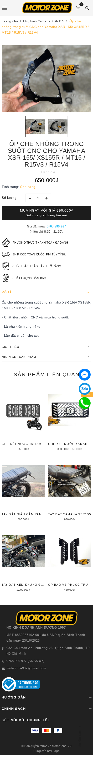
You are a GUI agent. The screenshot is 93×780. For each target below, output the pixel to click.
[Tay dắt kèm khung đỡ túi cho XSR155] (23, 559)
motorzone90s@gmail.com (26, 668)
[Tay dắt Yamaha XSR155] (69, 488)
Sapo (56, 751)
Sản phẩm (47, 374)
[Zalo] (85, 389)
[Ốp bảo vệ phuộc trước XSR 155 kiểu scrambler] (69, 559)
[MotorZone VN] (47, 7)
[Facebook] (85, 375)
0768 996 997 (56, 226)
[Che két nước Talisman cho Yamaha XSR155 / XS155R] (23, 418)
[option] (46, 78)
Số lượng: (10, 198)
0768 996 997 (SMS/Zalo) (25, 661)
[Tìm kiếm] (87, 8)
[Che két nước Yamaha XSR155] (69, 418)
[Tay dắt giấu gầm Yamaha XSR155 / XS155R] (23, 488)
